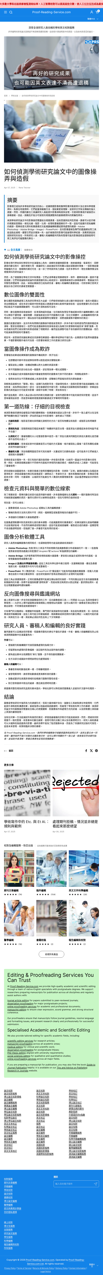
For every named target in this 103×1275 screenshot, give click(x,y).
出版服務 (8, 1229)
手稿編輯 (8, 1186)
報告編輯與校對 (11, 1244)
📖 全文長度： (20, 249)
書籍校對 (8, 1197)
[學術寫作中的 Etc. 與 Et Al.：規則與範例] (27, 793)
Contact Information (77, 1268)
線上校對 (8, 1222)
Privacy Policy (10, 1268)
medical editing (15, 1046)
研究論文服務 (10, 1233)
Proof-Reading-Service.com (51, 12)
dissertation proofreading (20, 1003)
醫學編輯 (8, 1204)
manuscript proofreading (20, 1043)
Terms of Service (24, 1268)
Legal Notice (45, 1271)
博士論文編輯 (10, 1201)
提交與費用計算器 (12, 1208)
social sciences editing (18, 1056)
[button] (10, 12)
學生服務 (8, 1237)
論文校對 (8, 1193)
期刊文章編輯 (10, 1182)
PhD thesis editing (16, 1052)
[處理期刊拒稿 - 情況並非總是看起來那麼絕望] (76, 793)
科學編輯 (8, 1240)
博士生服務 (9, 1226)
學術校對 (8, 1190)
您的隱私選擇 (10, 1212)
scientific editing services (20, 1040)
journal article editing (18, 1000)
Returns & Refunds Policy (43, 1268)
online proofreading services (21, 1006)
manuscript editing (16, 1009)
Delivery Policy (62, 1268)
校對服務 (33, 4)
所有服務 (8, 1248)
